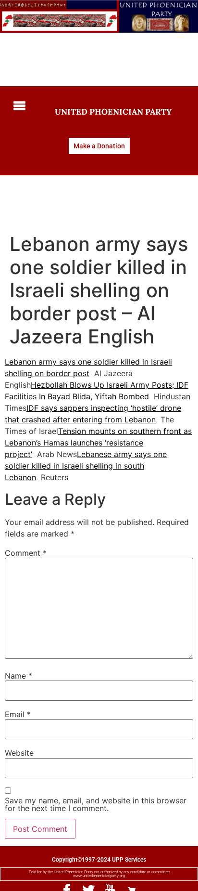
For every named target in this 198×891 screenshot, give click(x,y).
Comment (26, 553)
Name (18, 676)
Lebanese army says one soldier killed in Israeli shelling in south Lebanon (86, 465)
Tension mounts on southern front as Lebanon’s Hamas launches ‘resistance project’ (98, 442)
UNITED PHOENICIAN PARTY (113, 111)
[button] (19, 106)
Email (18, 714)
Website (19, 753)
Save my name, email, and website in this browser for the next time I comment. (95, 804)
